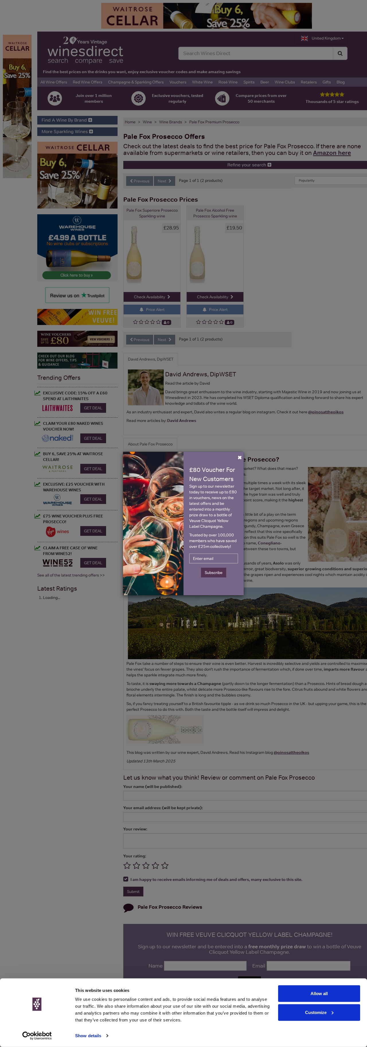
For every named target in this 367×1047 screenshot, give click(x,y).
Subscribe (213, 572)
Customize (316, 1012)
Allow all (319, 993)
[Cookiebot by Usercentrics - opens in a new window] (37, 1036)
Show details (88, 1035)
